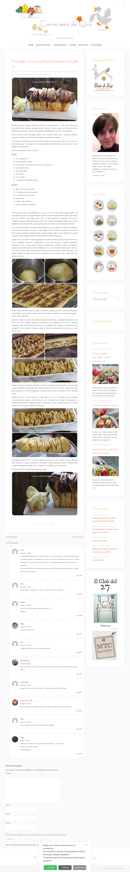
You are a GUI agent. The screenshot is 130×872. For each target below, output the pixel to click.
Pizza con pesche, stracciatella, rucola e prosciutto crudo (101, 357)
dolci (50, 71)
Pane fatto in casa (46, 74)
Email (8, 814)
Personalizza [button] (80, 867)
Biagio (22, 737)
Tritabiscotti (24, 682)
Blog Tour (83, 45)
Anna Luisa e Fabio (26, 700)
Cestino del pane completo (36, 71)
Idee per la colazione (28, 74)
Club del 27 (46, 71)
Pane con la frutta (38, 74)
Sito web (8, 823)
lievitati (62, 71)
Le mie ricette (60, 45)
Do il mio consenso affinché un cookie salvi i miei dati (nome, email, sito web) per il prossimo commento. (36, 835)
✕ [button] (86, 844)
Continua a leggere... (99, 175)
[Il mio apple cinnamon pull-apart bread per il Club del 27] (45, 99)
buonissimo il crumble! (99, 540)
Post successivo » (78, 537)
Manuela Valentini (51, 128)
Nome (8, 805)
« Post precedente (11, 537)
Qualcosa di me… (43, 45)
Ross (21, 642)
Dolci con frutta (56, 71)
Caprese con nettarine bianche (105, 405)
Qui (13, 141)
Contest (72, 45)
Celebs (27, 71)
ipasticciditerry (25, 661)
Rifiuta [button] (66, 867)
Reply (78, 575)
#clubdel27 (20, 74)
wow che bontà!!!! (98, 560)
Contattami (96, 45)
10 (22, 71)
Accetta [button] (51, 867)
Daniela (22, 602)
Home (31, 45)
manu (22, 550)
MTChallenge (67, 71)
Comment (8, 773)
